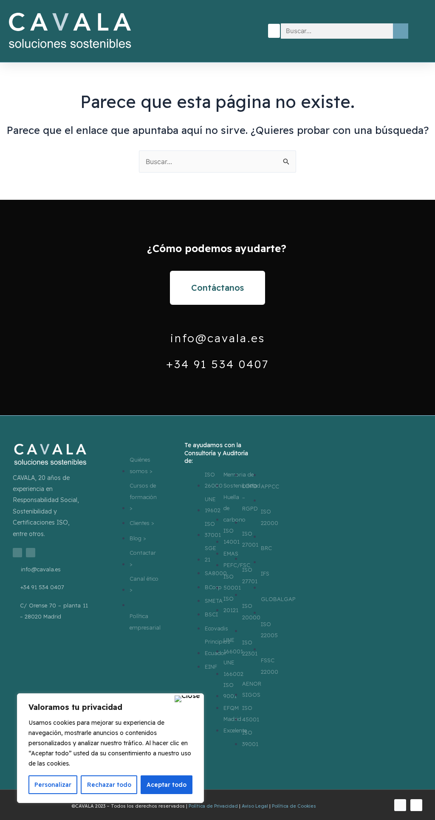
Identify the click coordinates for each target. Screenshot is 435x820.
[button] (274, 31)
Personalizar (52, 785)
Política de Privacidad (213, 806)
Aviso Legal (255, 806)
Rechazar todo (109, 785)
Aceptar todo (166, 785)
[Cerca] (187, 698)
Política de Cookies (294, 806)
